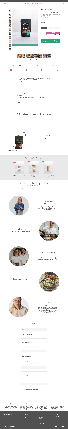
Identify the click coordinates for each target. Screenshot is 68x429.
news (24, 419)
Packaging (18, 102)
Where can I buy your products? (26, 353)
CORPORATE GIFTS (41, 3)
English (57, 3)
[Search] (60, 3)
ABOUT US (36, 3)
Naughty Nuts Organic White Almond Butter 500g (49, 175)
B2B (24, 418)
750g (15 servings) (50, 27)
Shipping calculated (46, 17)
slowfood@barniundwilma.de (9, 417)
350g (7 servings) (44, 27)
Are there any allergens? (25, 361)
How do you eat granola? (25, 375)
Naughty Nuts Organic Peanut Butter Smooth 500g (34, 175)
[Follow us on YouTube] (63, 417)
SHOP (25, 3)
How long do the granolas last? (25, 380)
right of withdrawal (41, 417)
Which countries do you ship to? (26, 339)
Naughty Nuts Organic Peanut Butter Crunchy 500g (19, 175)
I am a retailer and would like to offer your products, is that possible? (30, 389)
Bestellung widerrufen (41, 423)
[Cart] (63, 3)
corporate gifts (25, 417)
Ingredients (18, 76)
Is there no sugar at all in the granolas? (26, 356)
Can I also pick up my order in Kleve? (26, 337)
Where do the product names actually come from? (28, 386)
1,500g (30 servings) (57, 27)
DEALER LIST (32, 3)
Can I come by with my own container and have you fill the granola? (30, 347)
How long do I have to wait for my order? (27, 334)
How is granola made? (24, 372)
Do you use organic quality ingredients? (27, 364)
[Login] (61, 3)
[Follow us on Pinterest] (61, 417)
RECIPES (28, 3)
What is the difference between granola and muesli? (28, 370)
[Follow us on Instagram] (58, 417)
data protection (40, 418)
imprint (39, 419)
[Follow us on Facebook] (56, 417)
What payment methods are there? (26, 342)
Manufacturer (19, 104)
